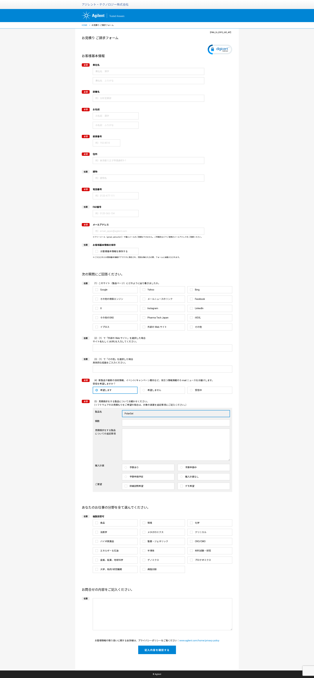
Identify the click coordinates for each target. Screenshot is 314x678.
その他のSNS (107, 317)
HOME (84, 25)
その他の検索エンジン (111, 299)
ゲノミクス (153, 560)
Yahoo (151, 289)
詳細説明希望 (136, 486)
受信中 (198, 390)
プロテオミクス (203, 560)
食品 (102, 523)
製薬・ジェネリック (158, 541)
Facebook (200, 299)
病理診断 (152, 569)
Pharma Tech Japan (158, 317)
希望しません (154, 390)
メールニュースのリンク (160, 299)
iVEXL (198, 317)
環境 (150, 523)
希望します (106, 390)
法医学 (103, 532)
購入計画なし (192, 476)
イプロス (104, 327)
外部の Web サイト (157, 327)
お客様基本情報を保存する (114, 251)
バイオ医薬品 (107, 541)
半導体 (151, 550)
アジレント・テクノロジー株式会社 (105, 4)
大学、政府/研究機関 (111, 569)
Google (103, 289)
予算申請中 (191, 467)
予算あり (134, 467)
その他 (198, 327)
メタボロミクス (156, 532)
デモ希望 (189, 486)
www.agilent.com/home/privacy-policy (199, 640)
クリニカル (200, 532)
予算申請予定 (136, 476)
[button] (220, 49)
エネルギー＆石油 (109, 550)
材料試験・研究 (203, 550)
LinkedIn (199, 308)
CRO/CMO (200, 541)
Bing (197, 289)
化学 (197, 523)
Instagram (153, 308)
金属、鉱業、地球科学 (111, 560)
